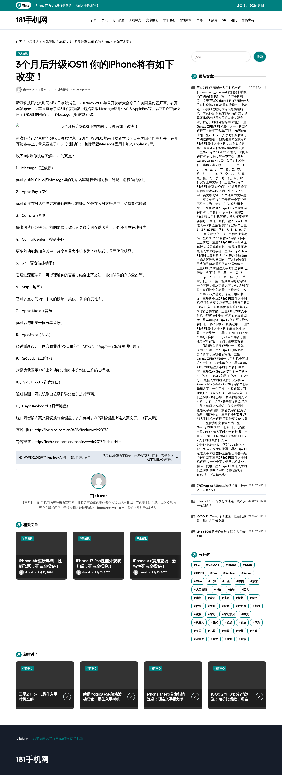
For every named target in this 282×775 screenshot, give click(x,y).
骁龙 (215, 639)
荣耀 (240, 631)
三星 (227, 581)
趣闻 (234, 20)
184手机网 (38, 739)
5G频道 (212, 20)
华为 (198, 597)
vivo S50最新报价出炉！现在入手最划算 (221, 534)
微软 (240, 597)
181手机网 (31, 19)
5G (198, 564)
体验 (218, 589)
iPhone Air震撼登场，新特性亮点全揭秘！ (154, 563)
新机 (257, 606)
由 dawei (28, 89)
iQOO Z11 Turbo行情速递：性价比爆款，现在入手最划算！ (222, 518)
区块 (246, 589)
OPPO (200, 573)
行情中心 (27, 668)
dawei (101, 495)
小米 (226, 597)
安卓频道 (152, 20)
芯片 (212, 631)
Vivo (199, 581)
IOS (77, 89)
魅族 (243, 639)
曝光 (246, 614)
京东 (255, 581)
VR (224, 20)
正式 (215, 622)
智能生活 (248, 20)
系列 (257, 622)
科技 (243, 622)
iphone (86, 89)
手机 (212, 606)
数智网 (242, 606)
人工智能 (201, 589)
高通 (229, 639)
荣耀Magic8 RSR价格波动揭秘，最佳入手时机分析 (222, 488)
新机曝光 (135, 20)
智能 (212, 614)
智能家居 (186, 20)
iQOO (248, 564)
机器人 (200, 622)
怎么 (254, 597)
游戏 (229, 622)
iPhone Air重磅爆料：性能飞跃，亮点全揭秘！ (40, 563)
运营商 (200, 639)
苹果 (226, 631)
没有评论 (63, 89)
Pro (214, 573)
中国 (241, 581)
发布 (212, 597)
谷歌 (254, 631)
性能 (198, 606)
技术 (226, 606)
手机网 (78, 739)
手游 (200, 20)
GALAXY (213, 564)
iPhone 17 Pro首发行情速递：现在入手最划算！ (222, 503)
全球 (232, 589)
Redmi (247, 573)
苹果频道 (169, 20)
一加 (213, 581)
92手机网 (52, 739)
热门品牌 (118, 20)
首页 (94, 20)
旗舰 (198, 614)
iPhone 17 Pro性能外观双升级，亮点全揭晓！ (98, 563)
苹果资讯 (23, 53)
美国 (198, 631)
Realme (230, 573)
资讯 (104, 20)
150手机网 (66, 739)
